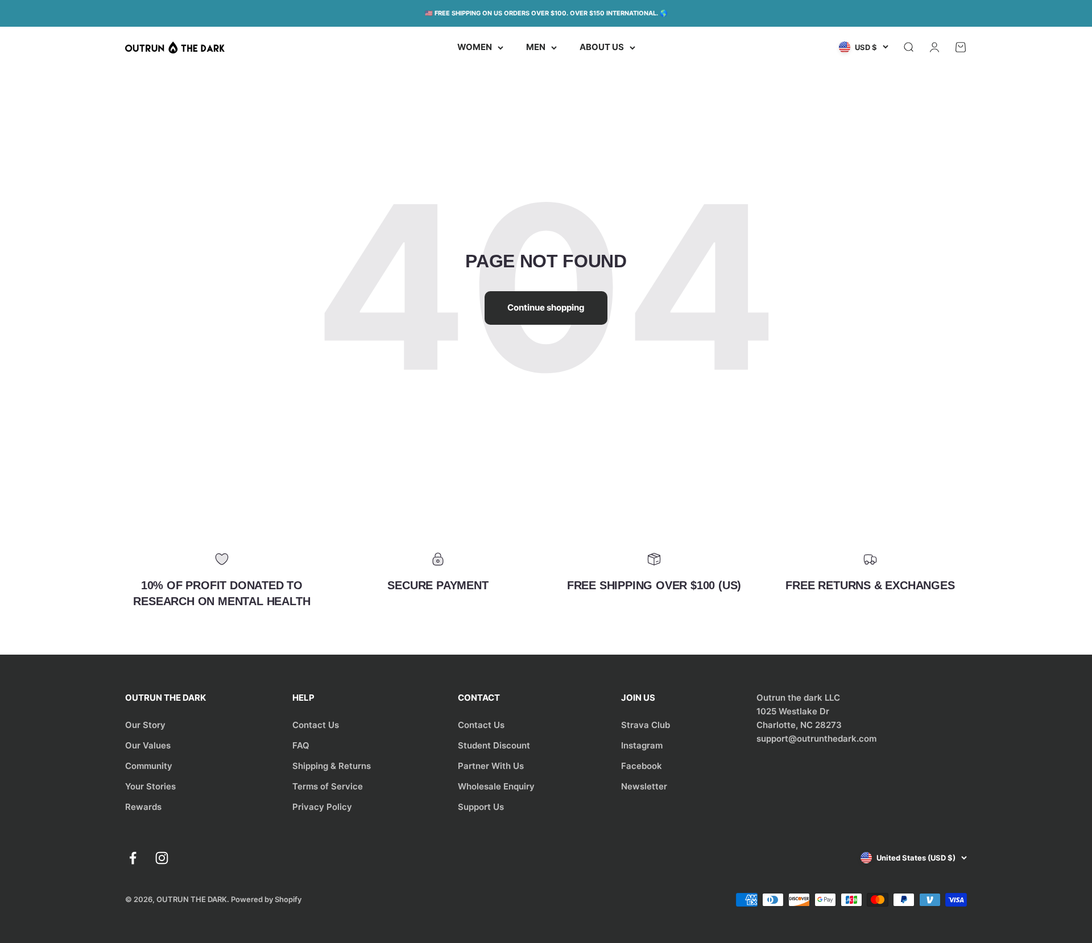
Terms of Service (327, 786)
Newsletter (644, 786)
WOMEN (474, 47)
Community (148, 765)
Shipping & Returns (331, 765)
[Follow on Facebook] (132, 858)
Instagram (642, 745)
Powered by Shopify (266, 899)
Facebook (641, 765)
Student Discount (494, 745)
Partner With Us (491, 765)
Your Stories (150, 786)
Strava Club (645, 724)
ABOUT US (602, 47)
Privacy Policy (322, 806)
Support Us (481, 806)
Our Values (148, 745)
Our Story (145, 724)
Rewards (143, 806)
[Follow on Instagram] (161, 858)
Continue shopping (546, 307)
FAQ (300, 745)
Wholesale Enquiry (496, 786)
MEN (535, 47)
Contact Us (315, 724)
